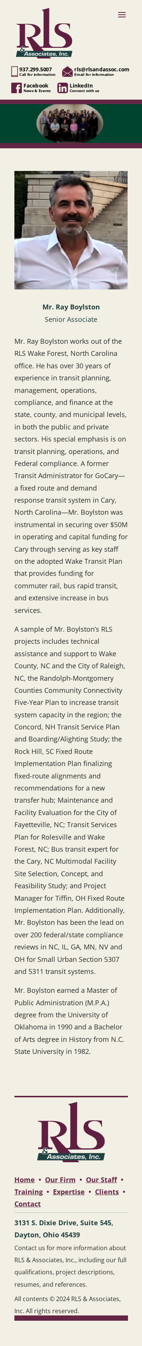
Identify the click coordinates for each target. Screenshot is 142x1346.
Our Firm (60, 1179)
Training (28, 1191)
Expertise (69, 1191)
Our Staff (101, 1179)
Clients (107, 1191)
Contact (27, 1203)
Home (24, 1179)
